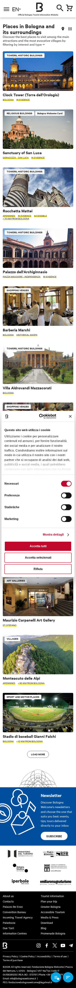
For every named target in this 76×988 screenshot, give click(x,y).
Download (47, 923)
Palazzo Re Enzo (13, 907)
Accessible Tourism (53, 912)
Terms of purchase (13, 960)
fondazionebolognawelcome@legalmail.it (30, 982)
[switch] (66, 495)
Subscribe (54, 836)
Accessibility (44, 956)
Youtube (63, 945)
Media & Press (49, 917)
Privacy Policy (10, 956)
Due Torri (8, 928)
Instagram (38, 945)
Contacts (8, 901)
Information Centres (15, 933)
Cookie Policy (27, 956)
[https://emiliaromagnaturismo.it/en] (55, 885)
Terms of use (60, 956)
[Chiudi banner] (70, 416)
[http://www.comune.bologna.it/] (20, 885)
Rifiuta (38, 569)
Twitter (55, 945)
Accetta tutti (38, 546)
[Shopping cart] (69, 8)
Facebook (46, 945)
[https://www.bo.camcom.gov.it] (55, 871)
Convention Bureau (14, 912)
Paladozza (9, 923)
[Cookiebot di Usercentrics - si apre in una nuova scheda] (41, 416)
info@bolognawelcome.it (23, 978)
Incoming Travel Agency (18, 917)
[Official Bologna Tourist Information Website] (39, 7)
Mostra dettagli (53, 534)
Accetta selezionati (38, 557)
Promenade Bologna (53, 933)
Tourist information (52, 896)
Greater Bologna (51, 907)
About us (8, 896)
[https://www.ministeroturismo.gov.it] (20, 857)
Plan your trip (49, 901)
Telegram (71, 945)
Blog (43, 928)
